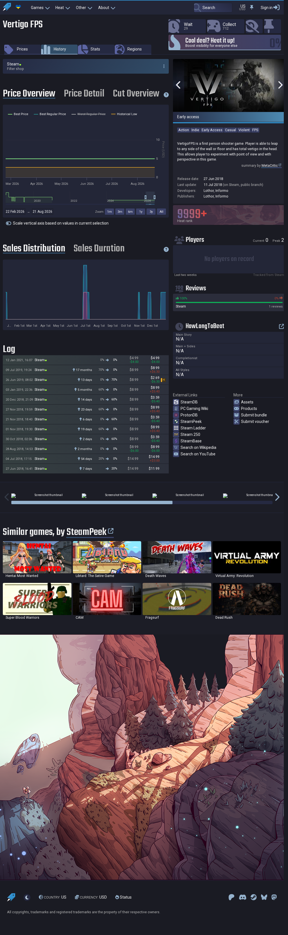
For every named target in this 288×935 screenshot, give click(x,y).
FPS (255, 130)
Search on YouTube (198, 454)
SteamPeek (191, 421)
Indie (195, 130)
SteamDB (189, 402)
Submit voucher (255, 421)
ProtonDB (189, 415)
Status (125, 897)
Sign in (267, 7)
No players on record (229, 259)
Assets (247, 402)
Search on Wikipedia (198, 447)
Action (183, 130)
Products (249, 408)
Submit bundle (254, 415)
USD (93, 897)
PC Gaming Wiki (194, 408)
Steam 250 (190, 434)
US (55, 897)
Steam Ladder (193, 428)
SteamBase (191, 441)
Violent (244, 130)
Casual (230, 130)
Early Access (212, 130)
